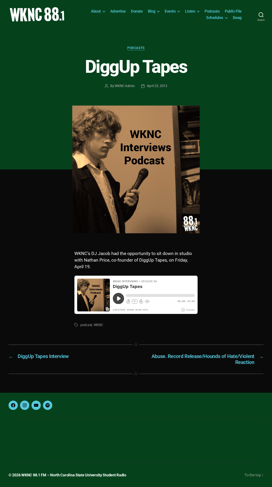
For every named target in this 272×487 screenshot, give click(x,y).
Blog (151, 11)
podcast (86, 325)
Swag (237, 17)
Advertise (118, 11)
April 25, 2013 (157, 86)
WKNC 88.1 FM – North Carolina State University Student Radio (73, 475)
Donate (137, 11)
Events (170, 11)
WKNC (98, 325)
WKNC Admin (125, 86)
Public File (233, 11)
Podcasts (212, 11)
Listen (190, 11)
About (96, 11)
